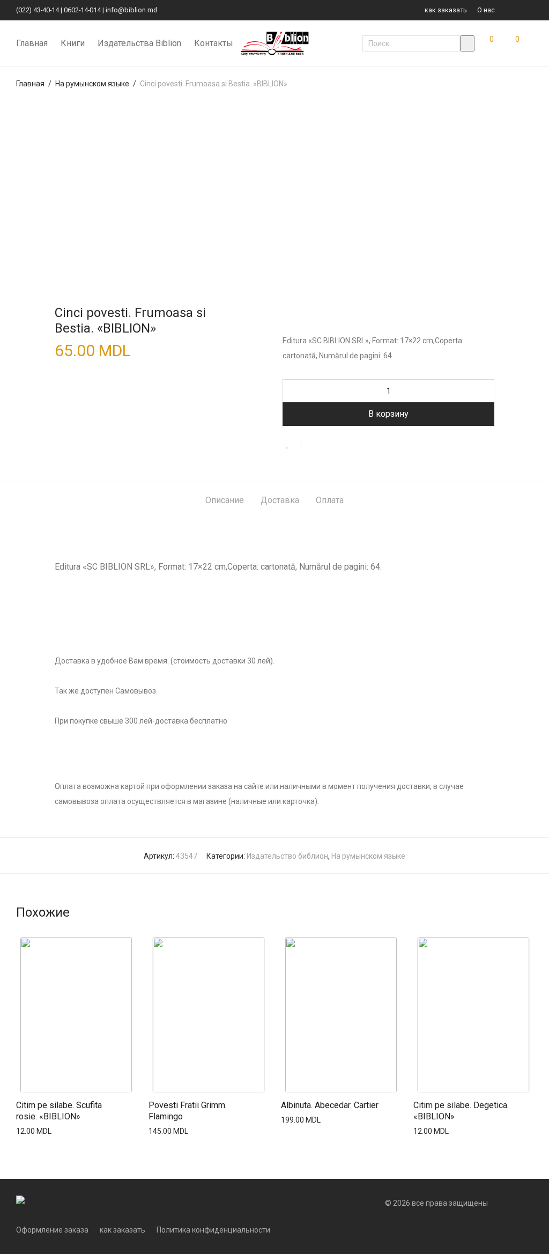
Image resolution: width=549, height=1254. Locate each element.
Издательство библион (287, 856)
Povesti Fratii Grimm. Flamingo (188, 1111)
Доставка (280, 500)
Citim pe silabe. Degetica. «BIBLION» (461, 1111)
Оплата (330, 500)
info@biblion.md (131, 10)
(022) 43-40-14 (37, 10)
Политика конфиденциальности (213, 1230)
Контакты (213, 43)
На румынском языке (92, 83)
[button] (467, 43)
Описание (224, 500)
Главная (32, 43)
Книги (73, 43)
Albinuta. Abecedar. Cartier (330, 1105)
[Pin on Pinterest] (344, 445)
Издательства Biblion (139, 43)
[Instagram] (530, 10)
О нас (486, 10)
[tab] (224, 501)
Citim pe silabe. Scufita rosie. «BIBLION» (59, 1111)
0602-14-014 (82, 10)
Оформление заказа (52, 1230)
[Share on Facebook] (313, 445)
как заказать (446, 10)
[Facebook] (517, 10)
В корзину (388, 414)
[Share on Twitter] (328, 445)
